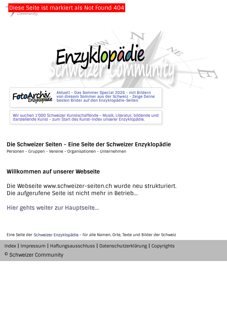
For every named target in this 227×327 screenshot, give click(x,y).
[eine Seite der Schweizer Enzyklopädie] (113, 86)
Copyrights (163, 246)
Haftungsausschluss (72, 246)
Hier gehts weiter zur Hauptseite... (53, 207)
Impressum (33, 246)
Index (10, 246)
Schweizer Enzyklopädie (55, 234)
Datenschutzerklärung (123, 246)
